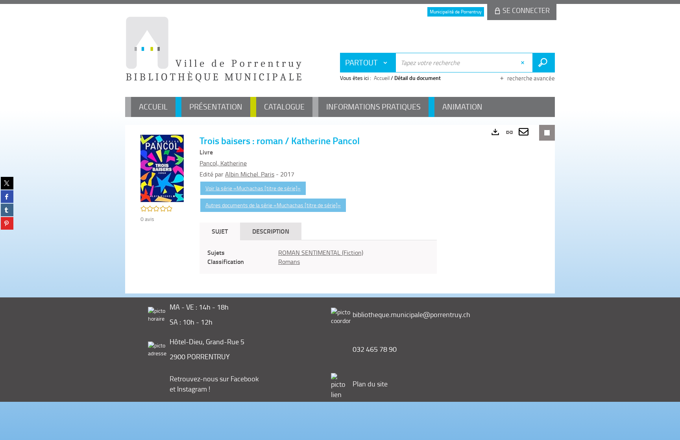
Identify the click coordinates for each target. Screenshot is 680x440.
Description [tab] (270, 231)
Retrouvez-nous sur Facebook (214, 378)
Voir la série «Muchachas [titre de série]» (253, 188)
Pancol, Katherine (223, 163)
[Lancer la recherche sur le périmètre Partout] (543, 62)
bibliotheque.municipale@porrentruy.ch (411, 314)
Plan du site (370, 383)
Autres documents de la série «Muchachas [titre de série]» (273, 205)
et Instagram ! (190, 389)
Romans (289, 261)
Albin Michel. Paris (249, 174)
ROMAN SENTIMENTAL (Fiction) (320, 252)
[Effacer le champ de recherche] (523, 62)
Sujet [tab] (220, 231)
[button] (162, 167)
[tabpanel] (318, 257)
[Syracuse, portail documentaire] (213, 49)
